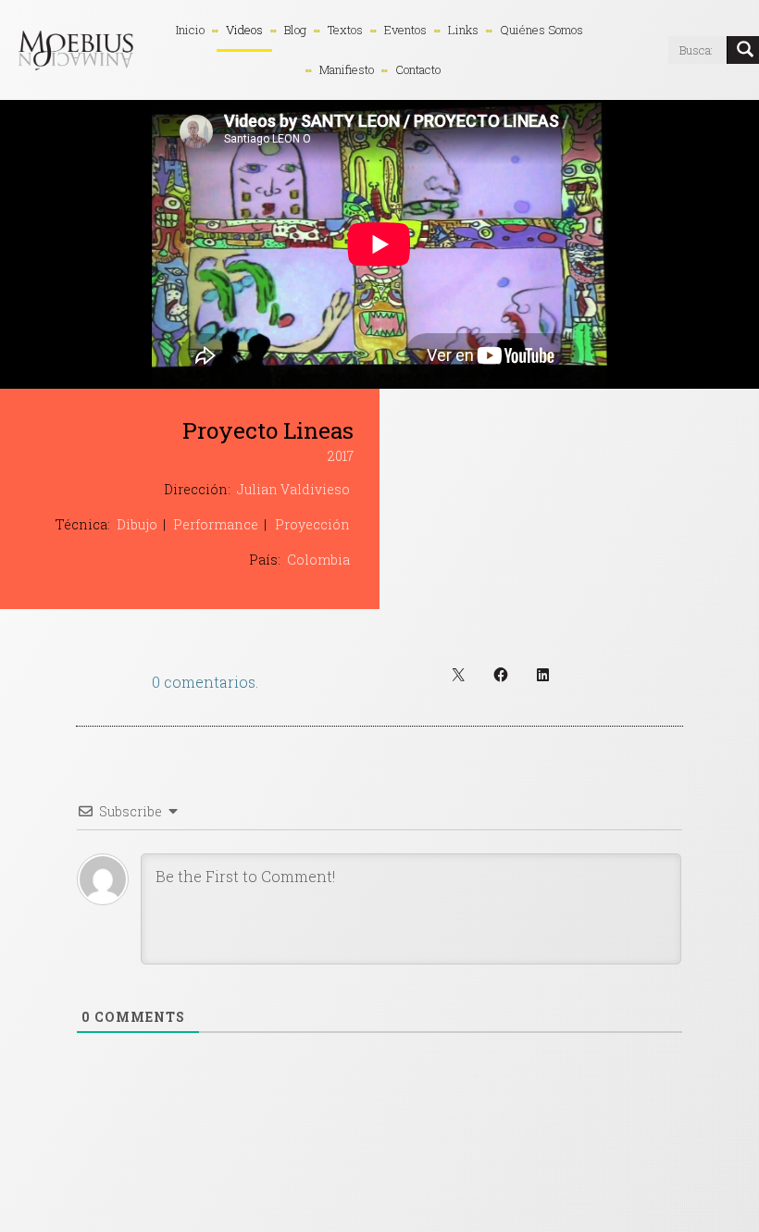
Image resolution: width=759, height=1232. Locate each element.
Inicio (190, 29)
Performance (215, 524)
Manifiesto (346, 69)
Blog (295, 29)
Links (463, 29)
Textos (345, 29)
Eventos (405, 29)
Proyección (312, 524)
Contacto (418, 69)
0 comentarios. (205, 681)
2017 (341, 456)
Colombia (318, 559)
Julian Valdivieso (293, 489)
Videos (244, 29)
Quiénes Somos (541, 29)
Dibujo (137, 524)
